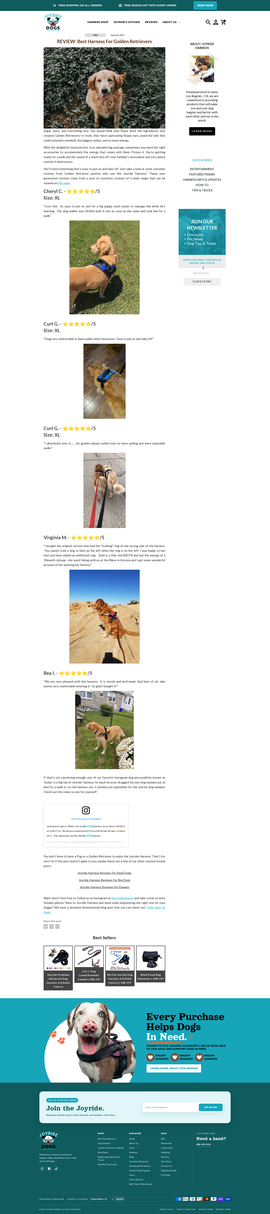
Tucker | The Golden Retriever (78, 841)
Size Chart (166, 1161)
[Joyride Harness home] (53, 22)
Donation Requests (138, 1161)
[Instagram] (42, 1168)
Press (132, 1175)
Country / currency (78, 1199)
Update (119, 1199)
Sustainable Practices (140, 1166)
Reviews (133, 1152)
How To (202, 185)
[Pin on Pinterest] (57, 926)
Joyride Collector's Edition (111, 1148)
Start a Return (136, 1179)
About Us (133, 1143)
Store (132, 1148)
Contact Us (166, 1166)
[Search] (208, 22)
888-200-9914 (203, 1144)
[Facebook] (49, 1168)
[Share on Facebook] (52, 926)
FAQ (163, 1139)
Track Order (167, 1148)
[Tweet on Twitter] (46, 926)
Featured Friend (202, 174)
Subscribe (202, 281)
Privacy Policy (167, 1209)
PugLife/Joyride (168, 1170)
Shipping (165, 1152)
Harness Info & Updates (202, 179)
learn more (202, 130)
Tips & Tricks (202, 190)
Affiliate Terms (205, 1209)
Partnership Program (139, 1170)
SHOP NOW (205, 5)
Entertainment (202, 169)
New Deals (103, 1152)
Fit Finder (165, 1175)
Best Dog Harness (107, 1139)
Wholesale (166, 1143)
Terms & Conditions (186, 1209)
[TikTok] (56, 1168)
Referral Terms (223, 1209)
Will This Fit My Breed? (140, 1184)
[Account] (215, 22)
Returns (165, 1157)
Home (132, 1139)
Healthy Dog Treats (107, 1164)
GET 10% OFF (210, 1107)
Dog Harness (104, 1143)
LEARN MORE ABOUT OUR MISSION (174, 1068)
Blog (131, 1157)
